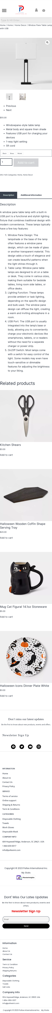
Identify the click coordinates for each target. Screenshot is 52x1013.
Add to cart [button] (6, 454)
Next (8, 110)
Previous (11, 106)
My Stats (26, 872)
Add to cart (26, 162)
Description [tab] (8, 195)
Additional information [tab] (31, 195)
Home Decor (20, 25)
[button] (47, 42)
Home (2, 25)
